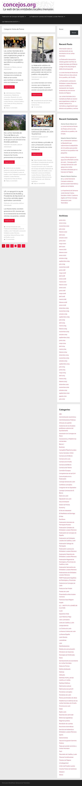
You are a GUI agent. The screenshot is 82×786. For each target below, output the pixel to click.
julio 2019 (62, 264)
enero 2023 (62, 223)
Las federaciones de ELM (10, 21)
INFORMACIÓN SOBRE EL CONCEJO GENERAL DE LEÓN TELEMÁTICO (42, 131)
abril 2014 (62, 346)
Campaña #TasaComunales (67, 450)
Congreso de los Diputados (67, 487)
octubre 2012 (63, 390)
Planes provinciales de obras (68, 698)
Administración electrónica (67, 417)
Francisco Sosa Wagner (66, 599)
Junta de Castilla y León (66, 622)
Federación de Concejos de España (13, 16)
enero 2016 (62, 305)
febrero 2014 (63, 352)
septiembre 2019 (64, 261)
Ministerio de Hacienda (66, 652)
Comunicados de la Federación (40, 164)
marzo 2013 (62, 378)
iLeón (61, 611)
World (61, 775)
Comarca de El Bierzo (65, 456)
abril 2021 (62, 235)
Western (61, 772)
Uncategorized (63, 763)
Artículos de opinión (65, 423)
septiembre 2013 (64, 364)
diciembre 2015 (64, 308)
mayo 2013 (62, 372)
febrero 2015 (63, 328)
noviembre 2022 (64, 226)
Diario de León (63, 496)
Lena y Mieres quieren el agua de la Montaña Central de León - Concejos (69, 159)
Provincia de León (39, 179)
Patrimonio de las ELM (44, 102)
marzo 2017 (62, 282)
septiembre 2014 (64, 337)
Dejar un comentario (11, 108)
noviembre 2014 (64, 331)
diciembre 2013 (64, 355)
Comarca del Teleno (65, 467)
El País (61, 516)
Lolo (60, 643)
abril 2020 (62, 246)
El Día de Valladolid (65, 510)
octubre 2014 (63, 334)
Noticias (61, 672)
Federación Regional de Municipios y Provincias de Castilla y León (67, 562)
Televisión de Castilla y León (68, 754)
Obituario (62, 675)
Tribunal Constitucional (66, 757)
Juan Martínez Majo (65, 617)
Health (61, 602)
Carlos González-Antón (40, 160)
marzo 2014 (62, 349)
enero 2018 (62, 279)
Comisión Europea (65, 470)
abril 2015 (62, 323)
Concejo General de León (38, 166)
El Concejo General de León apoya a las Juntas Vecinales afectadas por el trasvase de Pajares (69, 167)
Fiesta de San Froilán (65, 588)
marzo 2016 (62, 299)
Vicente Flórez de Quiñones (68, 769)
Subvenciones (35, 105)
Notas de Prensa (11, 103)
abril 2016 (62, 296)
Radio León (62, 712)
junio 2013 (62, 370)
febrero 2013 (63, 381)
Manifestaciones (64, 646)
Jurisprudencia (8, 178)
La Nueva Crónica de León (67, 631)
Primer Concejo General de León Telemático (69, 200)
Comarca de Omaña (65, 462)
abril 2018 (62, 276)
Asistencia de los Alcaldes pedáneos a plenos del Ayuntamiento (67, 428)
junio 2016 (62, 290)
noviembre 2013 (64, 358)
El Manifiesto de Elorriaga (67, 513)
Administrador (8, 69)
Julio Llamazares (64, 619)
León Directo (63, 637)
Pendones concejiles (65, 692)
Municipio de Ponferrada (67, 655)
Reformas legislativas (66, 718)
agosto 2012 (63, 396)
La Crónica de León (65, 628)
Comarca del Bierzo (65, 464)
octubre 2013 (63, 361)
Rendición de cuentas (66, 723)
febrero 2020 (63, 252)
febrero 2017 (63, 284)
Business (62, 447)
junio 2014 (62, 340)
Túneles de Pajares (65, 760)
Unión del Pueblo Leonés (67, 766)
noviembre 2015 (64, 311)
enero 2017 (62, 287)
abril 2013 (62, 375)
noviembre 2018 (64, 267)
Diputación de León (16, 97)
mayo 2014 (62, 343)
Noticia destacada (36, 177)
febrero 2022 (63, 232)
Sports (61, 735)
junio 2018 (62, 270)
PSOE (61, 709)
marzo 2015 (62, 326)
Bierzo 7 (61, 444)
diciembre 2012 (64, 384)
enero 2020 (62, 255)
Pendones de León (65, 695)
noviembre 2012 (64, 387)
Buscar (61, 29)
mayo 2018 (62, 273)
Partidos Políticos (64, 683)
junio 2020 (62, 241)
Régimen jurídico (64, 721)
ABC (60, 414)
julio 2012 (62, 399)
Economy (62, 507)
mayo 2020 (62, 243)
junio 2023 (62, 220)
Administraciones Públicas (13, 93)
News (61, 658)
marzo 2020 (62, 249)
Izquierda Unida (64, 614)
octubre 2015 (63, 314)
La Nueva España (64, 634)
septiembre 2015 (64, 317)
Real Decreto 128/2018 (66, 715)
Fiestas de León (64, 591)
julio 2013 (62, 367)
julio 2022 (62, 229)
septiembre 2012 (64, 393)
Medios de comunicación (67, 649)
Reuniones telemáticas (66, 726)
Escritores (62, 519)
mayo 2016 (62, 293)
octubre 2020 (63, 238)
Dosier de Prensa (64, 504)
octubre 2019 (63, 258)
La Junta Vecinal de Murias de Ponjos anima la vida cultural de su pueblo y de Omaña (68, 75)
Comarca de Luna (64, 459)
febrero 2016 (63, 302)
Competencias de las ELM (41, 100)
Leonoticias (7, 235)
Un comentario (38, 107)
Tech (60, 751)
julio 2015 (62, 320)
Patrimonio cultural (65, 686)
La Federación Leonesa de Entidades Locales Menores (46, 16)
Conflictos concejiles (65, 484)
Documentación (64, 502)
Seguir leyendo (9, 87)
